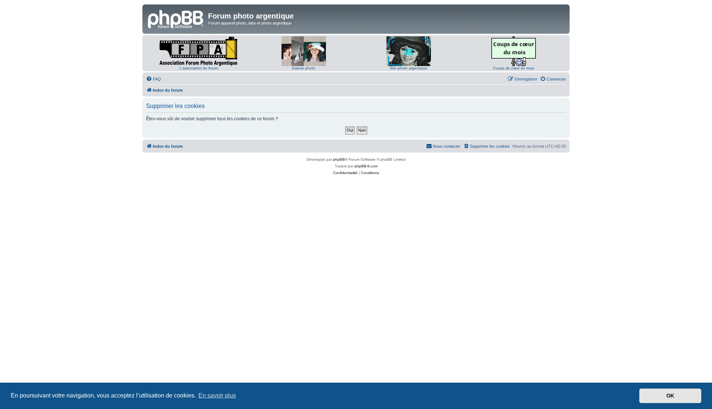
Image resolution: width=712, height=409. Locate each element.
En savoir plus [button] (217, 395)
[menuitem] (153, 79)
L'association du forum (198, 68)
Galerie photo (303, 68)
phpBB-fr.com (366, 166)
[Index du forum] (176, 18)
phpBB (339, 159)
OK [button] (670, 396)
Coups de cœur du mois (513, 68)
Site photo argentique (408, 68)
